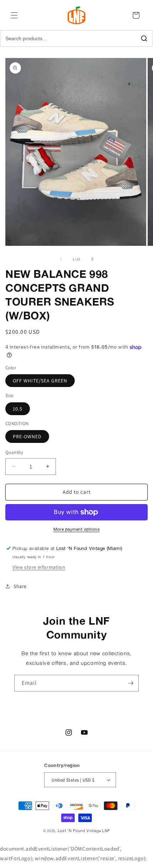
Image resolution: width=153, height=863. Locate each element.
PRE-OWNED (27, 436)
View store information (38, 567)
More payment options (76, 529)
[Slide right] (92, 259)
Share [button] (20, 586)
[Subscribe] (130, 683)
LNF (106, 830)
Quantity (14, 452)
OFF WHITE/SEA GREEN (40, 380)
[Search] (144, 38)
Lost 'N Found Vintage (79, 830)
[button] (14, 15)
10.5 (17, 409)
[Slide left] (61, 259)
